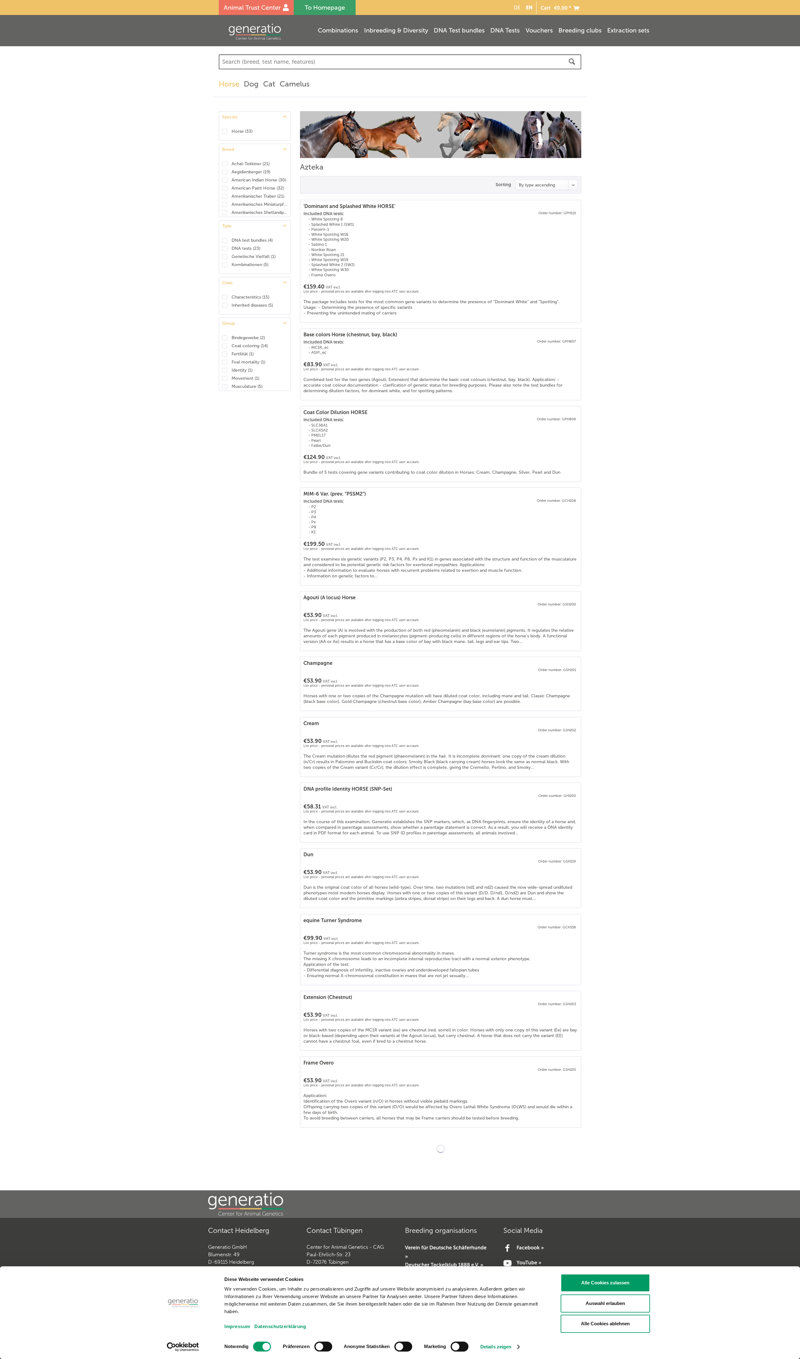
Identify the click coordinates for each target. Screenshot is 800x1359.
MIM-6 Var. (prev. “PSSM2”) (334, 494)
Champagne (317, 663)
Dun (308, 854)
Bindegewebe (248, 337)
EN (529, 7)
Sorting (503, 184)
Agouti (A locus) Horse (329, 597)
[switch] (323, 1347)
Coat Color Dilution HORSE (335, 412)
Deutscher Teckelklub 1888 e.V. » (444, 1265)
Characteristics (250, 297)
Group (228, 323)
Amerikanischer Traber (258, 196)
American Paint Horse (258, 188)
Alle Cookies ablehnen (605, 1323)
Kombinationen (250, 264)
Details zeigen (495, 1346)
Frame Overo (318, 1062)
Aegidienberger (251, 172)
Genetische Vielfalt (254, 256)
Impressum (237, 1326)
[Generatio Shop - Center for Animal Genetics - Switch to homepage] (267, 32)
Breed (228, 149)
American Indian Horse (259, 180)
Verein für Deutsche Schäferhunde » (446, 1252)
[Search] (572, 61)
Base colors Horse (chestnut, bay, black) (350, 334)
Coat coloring (250, 345)
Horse (242, 131)
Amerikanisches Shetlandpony (259, 212)
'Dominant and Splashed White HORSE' (349, 206)
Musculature (247, 386)
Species (230, 117)
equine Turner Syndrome (332, 920)
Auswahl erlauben (605, 1303)
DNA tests (246, 248)
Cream (311, 723)
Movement (245, 378)
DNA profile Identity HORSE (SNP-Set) (347, 789)
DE (517, 7)
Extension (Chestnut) (327, 997)
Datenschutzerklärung (280, 1326)
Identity (242, 370)
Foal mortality (248, 362)
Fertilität (243, 354)
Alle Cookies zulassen (605, 1282)
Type (227, 226)
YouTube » (529, 1262)
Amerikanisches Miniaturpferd (259, 204)
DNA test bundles (252, 240)
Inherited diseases (252, 305)
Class (227, 282)
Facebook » (530, 1247)
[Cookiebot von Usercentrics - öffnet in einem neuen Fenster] (183, 1347)
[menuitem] (516, 7)
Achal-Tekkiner (251, 163)
